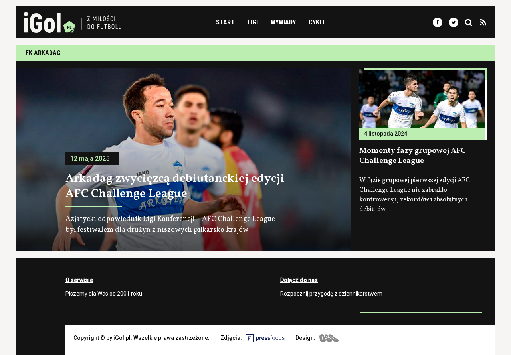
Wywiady (283, 22)
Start (225, 22)
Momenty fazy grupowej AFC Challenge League (412, 155)
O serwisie (79, 280)
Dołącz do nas (299, 280)
